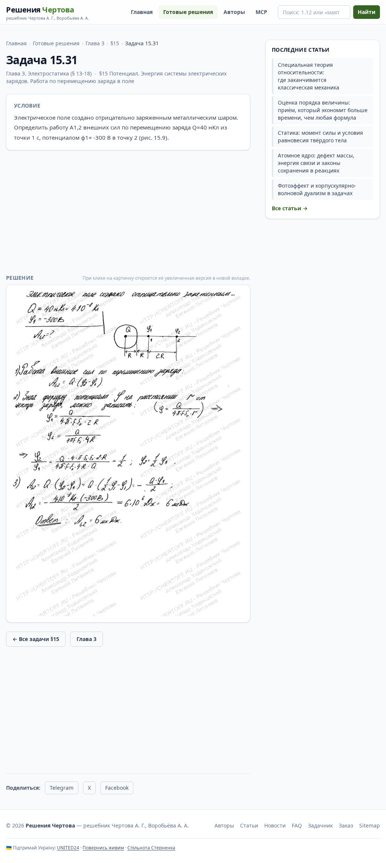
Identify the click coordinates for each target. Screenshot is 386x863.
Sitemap (369, 825)
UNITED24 (68, 848)
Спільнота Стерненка (151, 848)
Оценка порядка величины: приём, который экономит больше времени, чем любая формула (323, 110)
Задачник (320, 825)
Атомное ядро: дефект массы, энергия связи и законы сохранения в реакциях (316, 163)
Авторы (234, 11)
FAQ (297, 825)
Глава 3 (95, 43)
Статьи (249, 825)
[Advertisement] (128, 212)
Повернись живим (103, 848)
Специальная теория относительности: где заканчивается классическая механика (308, 76)
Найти (366, 11)
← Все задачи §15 (35, 639)
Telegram (62, 787)
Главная (142, 11)
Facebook (117, 787)
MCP (261, 11)
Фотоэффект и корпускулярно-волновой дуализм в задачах (317, 189)
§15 (114, 43)
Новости (275, 825)
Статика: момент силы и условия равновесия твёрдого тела (320, 136)
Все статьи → (290, 208)
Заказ (346, 825)
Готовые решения (188, 11)
